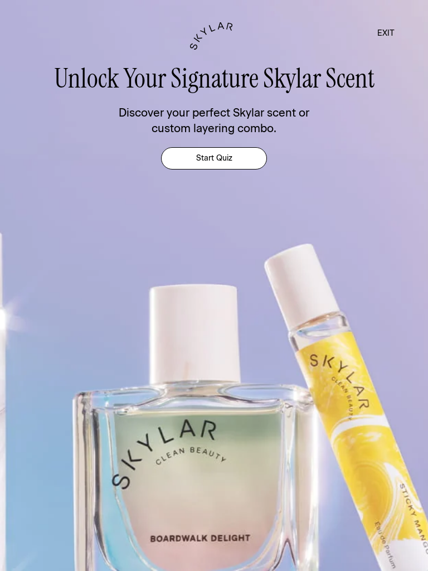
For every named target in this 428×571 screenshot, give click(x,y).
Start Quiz (214, 158)
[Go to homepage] (214, 36)
